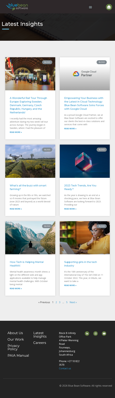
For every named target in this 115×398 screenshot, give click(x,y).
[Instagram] (95, 333)
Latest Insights (40, 334)
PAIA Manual (18, 355)
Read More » (16, 132)
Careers (39, 343)
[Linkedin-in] (87, 333)
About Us (15, 333)
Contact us (65, 368)
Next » (73, 302)
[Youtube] (104, 333)
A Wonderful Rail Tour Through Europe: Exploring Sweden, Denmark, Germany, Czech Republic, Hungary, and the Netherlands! (28, 105)
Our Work (15, 339)
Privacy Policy (13, 347)
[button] (90, 7)
